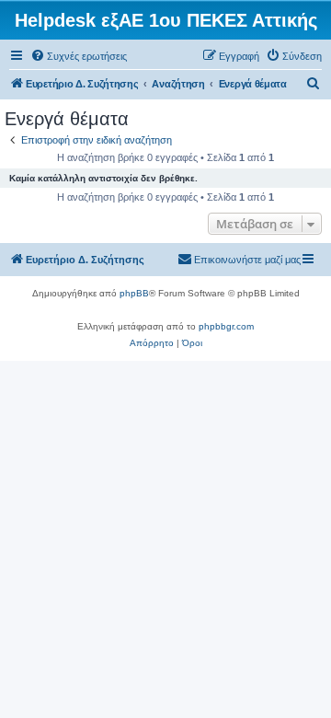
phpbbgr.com (226, 326)
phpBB (134, 293)
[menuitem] (78, 56)
